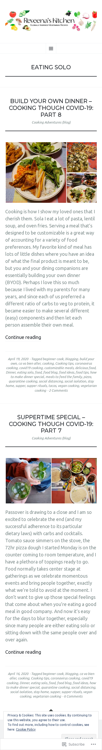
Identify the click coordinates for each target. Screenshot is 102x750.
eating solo (25, 372)
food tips (82, 372)
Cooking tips (64, 363)
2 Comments (58, 390)
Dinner (10, 372)
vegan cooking (68, 385)
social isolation (75, 381)
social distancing (51, 381)
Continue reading (23, 337)
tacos (52, 385)
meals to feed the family (64, 377)
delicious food (85, 368)
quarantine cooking (23, 381)
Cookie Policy (26, 729)
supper (20, 385)
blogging (71, 359)
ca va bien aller (29, 363)
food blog (50, 372)
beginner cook (53, 359)
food (38, 372)
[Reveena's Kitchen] (51, 20)
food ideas (66, 372)
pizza (87, 377)
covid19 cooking (31, 368)
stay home (41, 692)
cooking (48, 363)
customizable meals (58, 368)
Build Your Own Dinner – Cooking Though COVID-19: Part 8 (51, 108)
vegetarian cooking (47, 696)
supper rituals (37, 385)
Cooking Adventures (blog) (51, 122)
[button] (35, 172)
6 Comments (73, 696)
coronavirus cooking (65, 678)
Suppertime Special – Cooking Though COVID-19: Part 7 (51, 424)
